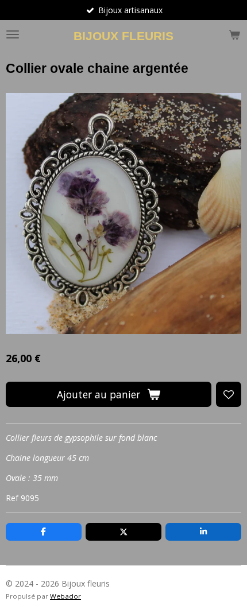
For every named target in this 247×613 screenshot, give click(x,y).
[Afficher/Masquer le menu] (12, 34)
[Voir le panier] (234, 34)
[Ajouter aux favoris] (228, 394)
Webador (65, 596)
